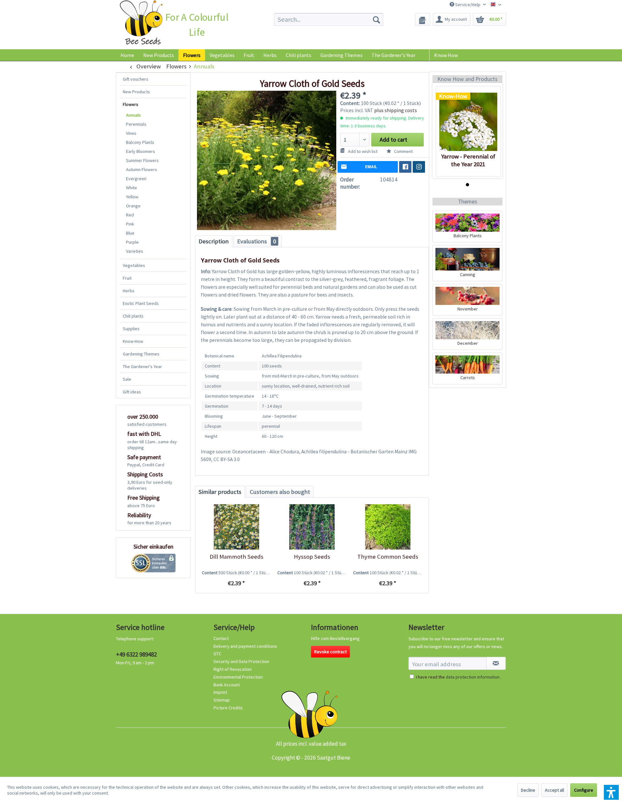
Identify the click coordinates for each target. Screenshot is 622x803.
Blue (130, 233)
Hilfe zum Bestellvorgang (335, 638)
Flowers (130, 104)
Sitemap (221, 700)
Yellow (132, 197)
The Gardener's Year (142, 366)
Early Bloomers (140, 151)
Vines (131, 133)
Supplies (131, 329)
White (131, 188)
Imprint (220, 692)
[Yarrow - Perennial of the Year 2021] (468, 122)
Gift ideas (132, 392)
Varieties (134, 251)
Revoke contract (330, 652)
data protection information (473, 677)
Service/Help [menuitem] (467, 4)
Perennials (136, 124)
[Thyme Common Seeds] (387, 527)
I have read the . (458, 677)
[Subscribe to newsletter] (496, 663)
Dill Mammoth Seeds (236, 556)
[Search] (376, 19)
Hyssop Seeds (312, 556)
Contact (221, 638)
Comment (403, 151)
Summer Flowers (142, 160)
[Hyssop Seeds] (311, 527)
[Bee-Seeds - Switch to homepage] (141, 24)
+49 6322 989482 (136, 654)
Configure (583, 790)
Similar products (220, 491)
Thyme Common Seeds (387, 556)
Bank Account (226, 685)
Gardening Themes (141, 354)
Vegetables (134, 265)
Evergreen (136, 178)
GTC (217, 654)
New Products (136, 92)
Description (214, 241)
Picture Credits (228, 708)
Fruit (127, 278)
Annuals (133, 115)
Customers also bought (280, 491)
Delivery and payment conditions (245, 646)
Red (130, 215)
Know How (446, 55)
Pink (130, 224)
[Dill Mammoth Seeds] (236, 527)
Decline (528, 790)
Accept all (554, 790)
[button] (611, 792)
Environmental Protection (238, 677)
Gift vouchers (135, 79)
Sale (127, 379)
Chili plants (133, 316)
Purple (132, 242)
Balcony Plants (140, 142)
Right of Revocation (232, 669)
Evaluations (256, 241)
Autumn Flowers (141, 169)
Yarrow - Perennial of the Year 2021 (468, 160)
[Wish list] (422, 19)
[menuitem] (328, 19)
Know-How (133, 341)
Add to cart (393, 139)
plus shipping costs (395, 110)
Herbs (128, 291)
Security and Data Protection (241, 661)
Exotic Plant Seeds (141, 303)
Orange (133, 206)
